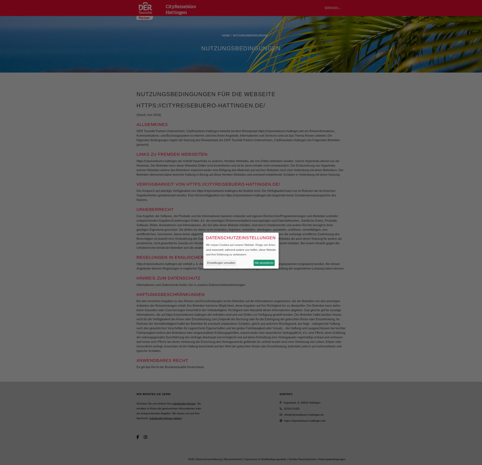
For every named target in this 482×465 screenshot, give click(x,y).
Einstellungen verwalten (221, 262)
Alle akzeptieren (264, 262)
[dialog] (241, 251)
